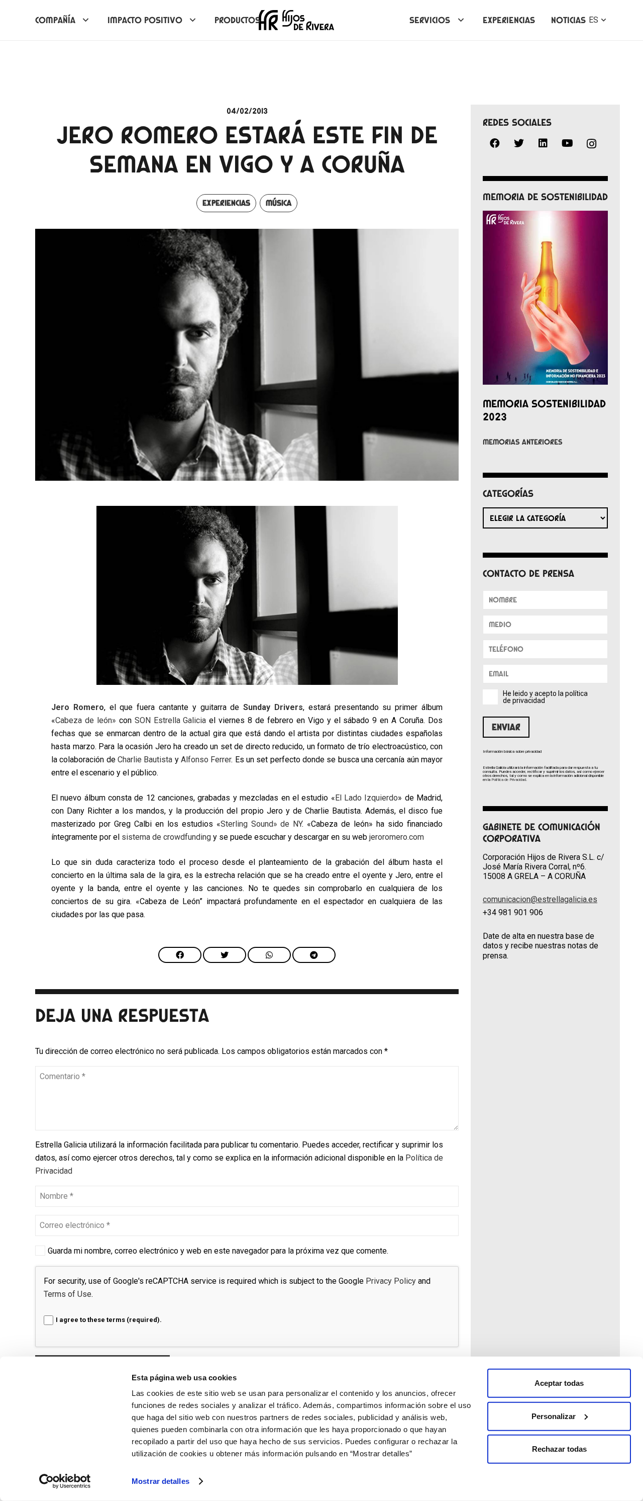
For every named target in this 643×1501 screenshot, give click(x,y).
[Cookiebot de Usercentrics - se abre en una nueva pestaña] (65, 1481)
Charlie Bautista (145, 759)
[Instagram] (591, 144)
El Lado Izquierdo (366, 798)
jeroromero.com (396, 837)
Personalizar (553, 1415)
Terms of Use (67, 1294)
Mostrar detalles (160, 1481)
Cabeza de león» (85, 720)
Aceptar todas (559, 1383)
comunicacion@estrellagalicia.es (540, 899)
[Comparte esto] (179, 955)
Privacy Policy (391, 1281)
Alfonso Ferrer (206, 759)
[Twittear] (224, 955)
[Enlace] (296, 20)
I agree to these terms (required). (109, 1319)
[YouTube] (567, 143)
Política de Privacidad (508, 779)
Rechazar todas (559, 1449)
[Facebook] (495, 143)
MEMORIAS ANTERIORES (523, 442)
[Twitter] (519, 143)
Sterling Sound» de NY (261, 824)
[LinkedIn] (543, 143)
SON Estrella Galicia (170, 720)
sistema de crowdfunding (166, 837)
